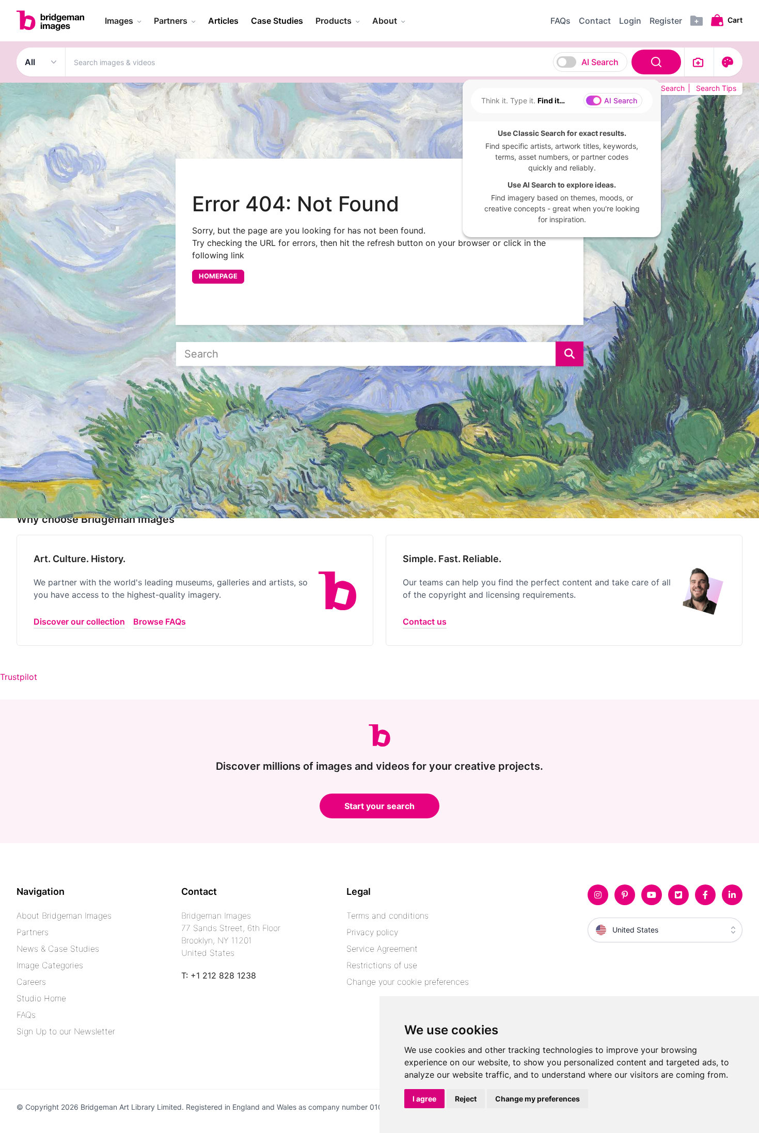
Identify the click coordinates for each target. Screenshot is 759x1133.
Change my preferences (537, 1098)
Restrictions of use (381, 965)
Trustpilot (18, 677)
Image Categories (50, 965)
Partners (33, 932)
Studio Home (41, 998)
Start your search (379, 806)
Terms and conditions (387, 915)
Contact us (425, 621)
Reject (466, 1098)
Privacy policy (372, 932)
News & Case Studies (58, 948)
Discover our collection (79, 621)
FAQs (26, 1015)
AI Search (600, 62)
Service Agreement (382, 948)
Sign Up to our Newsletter (66, 1031)
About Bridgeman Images (64, 915)
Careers (31, 981)
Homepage (218, 276)
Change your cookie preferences (407, 981)
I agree (424, 1098)
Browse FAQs (159, 621)
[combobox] (375, 62)
